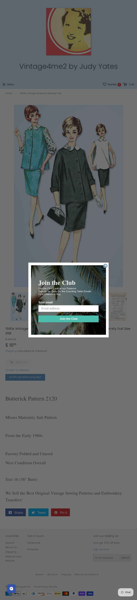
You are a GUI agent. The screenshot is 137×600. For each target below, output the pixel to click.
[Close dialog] (105, 266)
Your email (45, 302)
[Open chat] (11, 588)
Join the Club (69, 318)
